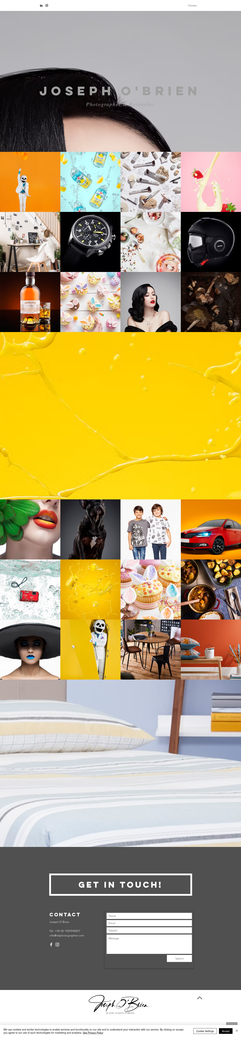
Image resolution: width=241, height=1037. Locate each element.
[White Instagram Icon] (57, 944)
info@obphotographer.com (66, 935)
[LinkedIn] (41, 5)
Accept (226, 1031)
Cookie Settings (205, 1031)
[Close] (237, 1031)
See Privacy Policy (93, 1032)
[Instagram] (47, 5)
